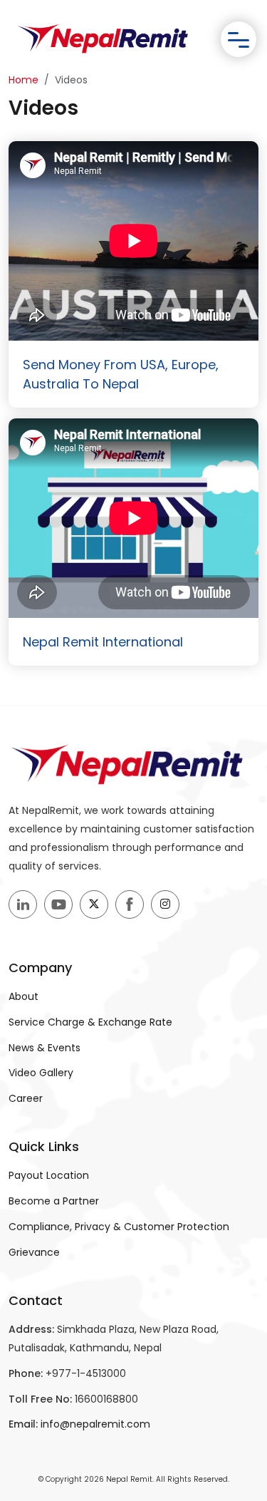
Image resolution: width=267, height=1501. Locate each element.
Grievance (34, 1252)
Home (23, 80)
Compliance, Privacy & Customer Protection (119, 1226)
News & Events (44, 1048)
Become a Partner (54, 1201)
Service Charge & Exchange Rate (90, 1022)
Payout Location (49, 1175)
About (23, 996)
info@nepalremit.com (95, 1424)
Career (26, 1098)
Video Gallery (41, 1073)
